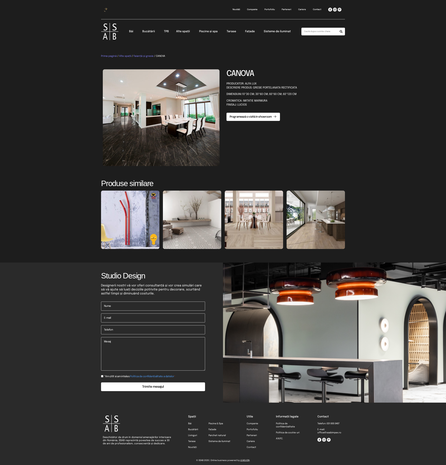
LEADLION (244, 460)
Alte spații (183, 31)
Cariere (302, 10)
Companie (252, 10)
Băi (131, 31)
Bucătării (148, 31)
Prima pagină (109, 56)
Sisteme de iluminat (277, 31)
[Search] (341, 31)
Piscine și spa (208, 31)
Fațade (250, 31)
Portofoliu (269, 10)
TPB (166, 31)
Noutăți (236, 10)
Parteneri (286, 10)
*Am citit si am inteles (139, 376)
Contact (317, 10)
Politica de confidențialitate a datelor (152, 376)
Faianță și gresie (143, 56)
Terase (231, 31)
